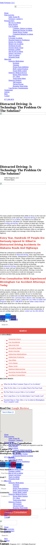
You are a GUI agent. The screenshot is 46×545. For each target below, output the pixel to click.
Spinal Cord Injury (15, 53)
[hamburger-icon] (1, 431)
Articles (7, 92)
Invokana (16, 63)
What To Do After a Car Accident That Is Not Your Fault (23, 388)
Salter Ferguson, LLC (7, 3)
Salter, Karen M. (14, 17)
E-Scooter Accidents (15, 38)
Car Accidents (13, 26)
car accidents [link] (16, 220)
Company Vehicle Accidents (22, 28)
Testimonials (8, 90)
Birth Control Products (20, 69)
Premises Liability (15, 49)
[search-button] (1, 539)
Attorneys (5, 531)
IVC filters (16, 76)
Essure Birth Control (20, 71)
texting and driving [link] (11, 223)
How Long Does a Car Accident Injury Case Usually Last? (24, 396)
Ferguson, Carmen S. (16, 19)
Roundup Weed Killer (20, 86)
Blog (6, 94)
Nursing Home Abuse (16, 48)
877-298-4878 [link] (17, 301)
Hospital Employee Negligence (19, 40)
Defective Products (15, 80)
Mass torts (7, 59)
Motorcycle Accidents (16, 44)
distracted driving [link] (22, 254)
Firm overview (9, 15)
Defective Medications (16, 61)
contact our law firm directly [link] (34, 311)
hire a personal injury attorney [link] (22, 298)
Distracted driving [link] (30, 218)
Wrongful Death (14, 57)
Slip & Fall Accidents (16, 51)
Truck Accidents (14, 55)
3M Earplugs (17, 82)
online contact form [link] (36, 301)
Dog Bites (12, 36)
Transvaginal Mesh (19, 78)
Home (6, 13)
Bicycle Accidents (15, 23)
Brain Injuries (13, 24)
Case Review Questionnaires (18, 88)
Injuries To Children (15, 42)
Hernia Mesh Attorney (20, 75)
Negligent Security (15, 46)
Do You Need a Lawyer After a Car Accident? (19, 392)
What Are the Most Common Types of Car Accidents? (22, 384)
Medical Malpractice (17, 369)
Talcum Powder (18, 84)
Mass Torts (13, 366)
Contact (7, 96)
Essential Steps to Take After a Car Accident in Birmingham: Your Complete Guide (24, 401)
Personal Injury (15, 339)
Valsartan (16, 65)
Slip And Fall (14, 345)
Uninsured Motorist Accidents (23, 34)
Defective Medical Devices (18, 73)
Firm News (13, 363)
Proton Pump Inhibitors (21, 67)
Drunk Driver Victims (20, 32)
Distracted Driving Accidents (22, 30)
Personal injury (9, 21)
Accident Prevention (17, 375)
